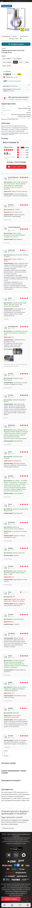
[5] (9, 36)
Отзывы (13, 36)
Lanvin (4, 48)
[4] (7, 36)
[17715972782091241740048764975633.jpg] (9, 358)
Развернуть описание (7, 134)
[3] (6, 36)
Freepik (24, 843)
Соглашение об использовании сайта (15, 840)
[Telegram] (8, 855)
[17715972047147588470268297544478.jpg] (17, 351)
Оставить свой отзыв (17, 167)
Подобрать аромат (17, 44)
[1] (2, 36)
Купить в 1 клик (26, 899)
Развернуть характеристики (9, 119)
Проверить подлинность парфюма (18, 99)
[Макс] (24, 855)
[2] (4, 36)
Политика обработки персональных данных (15, 841)
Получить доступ (8, 828)
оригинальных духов (23, 838)
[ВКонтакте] (16, 855)
